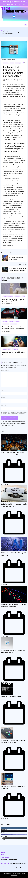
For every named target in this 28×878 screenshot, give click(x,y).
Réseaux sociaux (6, 349)
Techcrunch (10, 245)
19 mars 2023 (4, 682)
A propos (3, 850)
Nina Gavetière (9, 80)
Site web (3, 405)
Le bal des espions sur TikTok (11, 696)
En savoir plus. (21, 4)
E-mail (3, 397)
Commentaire (5, 370)
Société (11, 63)
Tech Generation (5, 863)
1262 (2, 829)
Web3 (23, 296)
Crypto (2, 834)
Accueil (3, 852)
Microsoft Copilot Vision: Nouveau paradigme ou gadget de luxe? (13, 300)
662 (2, 839)
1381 (2, 836)
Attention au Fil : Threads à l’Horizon (13, 352)
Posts (5, 829)
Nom (3, 390)
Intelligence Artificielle (8, 296)
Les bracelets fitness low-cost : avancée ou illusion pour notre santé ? (13, 327)
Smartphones (6, 324)
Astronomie (4, 828)
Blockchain (3, 831)
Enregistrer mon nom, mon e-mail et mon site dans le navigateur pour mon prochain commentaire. (15, 413)
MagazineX (14, 875)
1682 (2, 832)
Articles (3, 854)
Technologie (18, 63)
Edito (2, 837)
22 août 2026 (4, 484)
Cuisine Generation (5, 867)
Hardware (6, 63)
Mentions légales (5, 857)
